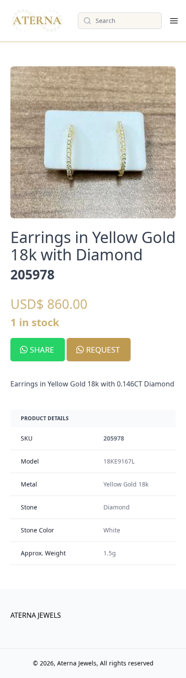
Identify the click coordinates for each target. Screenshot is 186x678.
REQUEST (103, 349)
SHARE (42, 349)
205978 (113, 438)
